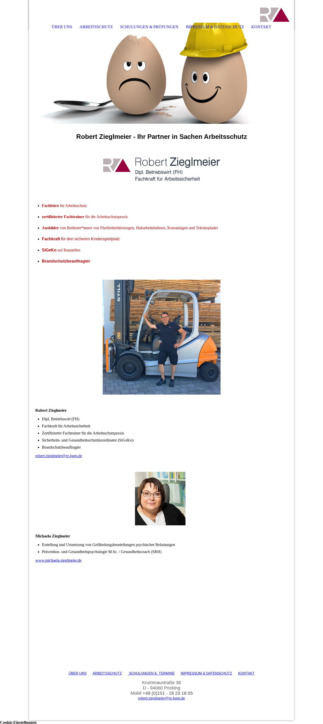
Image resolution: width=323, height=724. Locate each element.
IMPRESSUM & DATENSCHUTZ (215, 27)
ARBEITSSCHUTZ (96, 27)
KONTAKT (261, 27)
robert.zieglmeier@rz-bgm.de (58, 456)
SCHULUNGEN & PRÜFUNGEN (149, 27)
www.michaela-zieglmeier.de (58, 560)
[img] (275, 11)
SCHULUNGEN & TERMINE (152, 673)
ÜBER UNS (62, 27)
